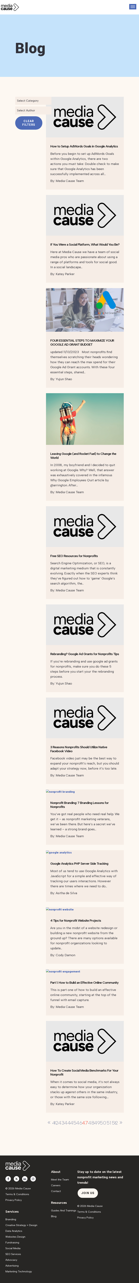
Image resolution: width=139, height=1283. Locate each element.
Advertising (12, 1265)
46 (79, 1123)
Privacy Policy (13, 1200)
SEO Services (13, 1254)
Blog (53, 1216)
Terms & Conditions (17, 1194)
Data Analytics (13, 1231)
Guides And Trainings (63, 1210)
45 (73, 1123)
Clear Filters (28, 122)
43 (61, 1123)
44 (67, 1123)
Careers (55, 1185)
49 (97, 1123)
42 (55, 1123)
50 (103, 1123)
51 (109, 1123)
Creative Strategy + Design (21, 1225)
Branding (10, 1219)
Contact (56, 1191)
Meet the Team (60, 1179)
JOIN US (87, 1193)
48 (91, 1123)
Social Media (12, 1248)
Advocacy (11, 1259)
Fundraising (12, 1242)
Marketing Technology (18, 1271)
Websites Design (15, 1236)
